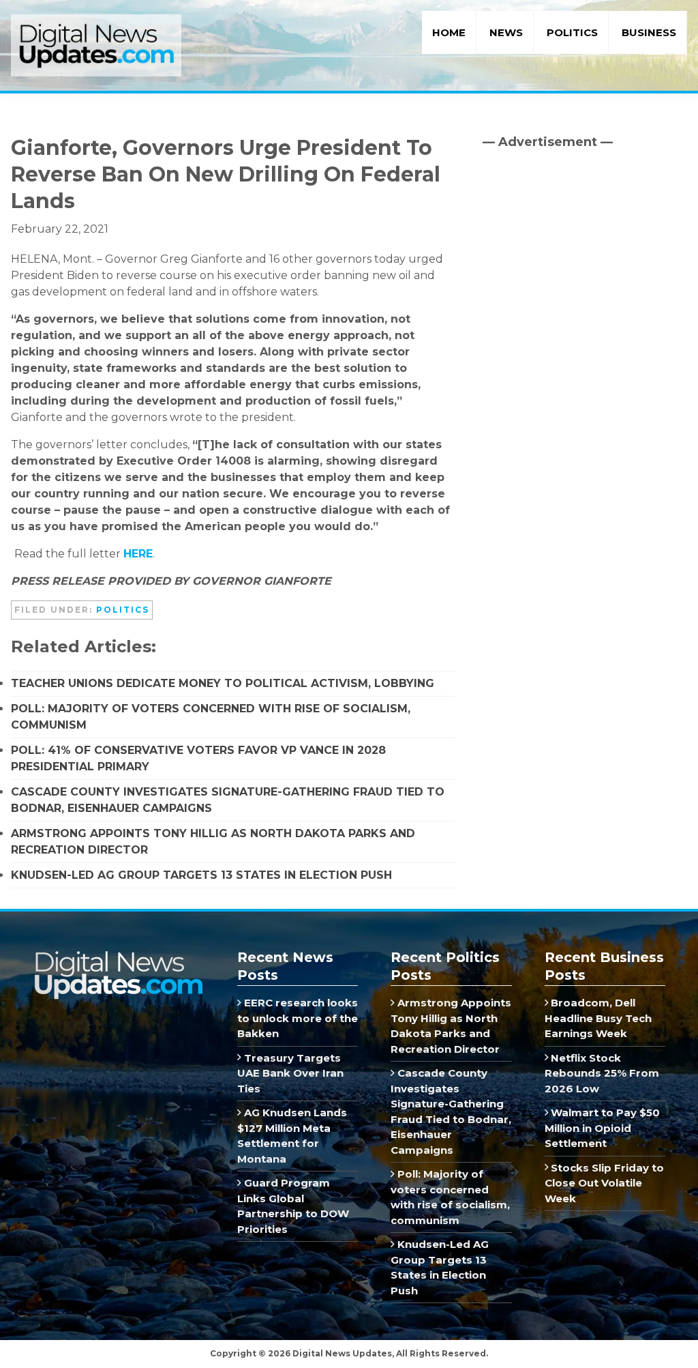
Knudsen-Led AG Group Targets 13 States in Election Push (201, 875)
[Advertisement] (585, 276)
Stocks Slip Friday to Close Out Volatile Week (605, 1183)
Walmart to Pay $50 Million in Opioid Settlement (603, 1128)
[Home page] (118, 955)
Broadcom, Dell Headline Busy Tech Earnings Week (598, 1018)
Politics (122, 610)
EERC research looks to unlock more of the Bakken (297, 1018)
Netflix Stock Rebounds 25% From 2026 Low (602, 1073)
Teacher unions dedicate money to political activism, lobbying (222, 683)
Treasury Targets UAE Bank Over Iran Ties (290, 1073)
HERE (138, 553)
